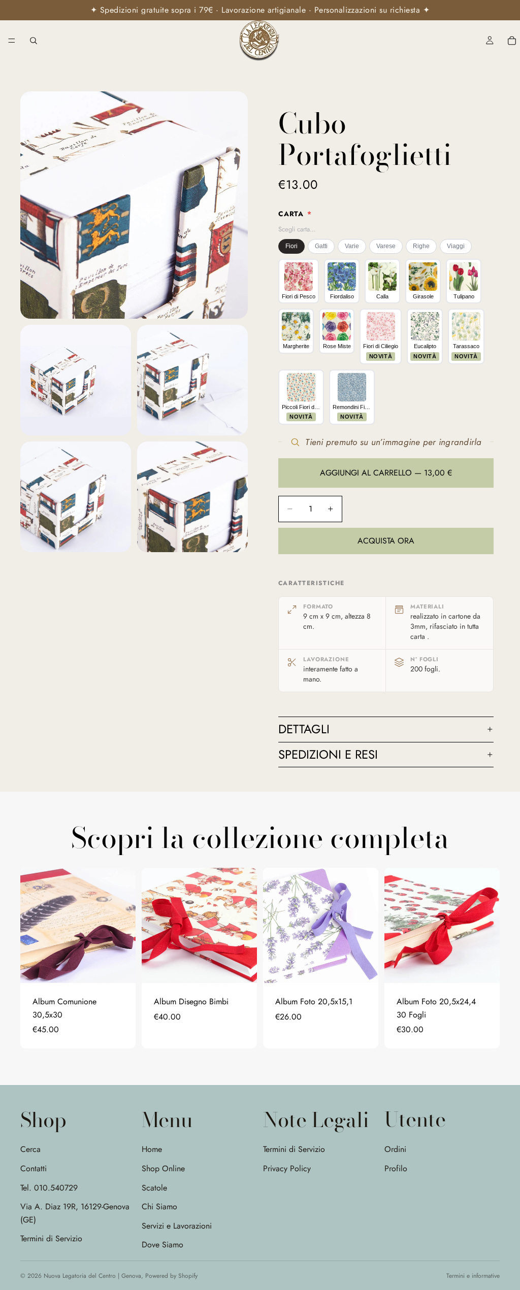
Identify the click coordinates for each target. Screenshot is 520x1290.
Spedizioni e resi (328, 754)
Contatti (33, 1168)
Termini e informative (473, 1275)
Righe (421, 246)
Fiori (291, 246)
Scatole (154, 1187)
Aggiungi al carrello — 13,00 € (386, 473)
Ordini (395, 1149)
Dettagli (304, 729)
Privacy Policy (287, 1168)
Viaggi (456, 246)
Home (152, 1149)
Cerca (30, 1149)
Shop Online (163, 1168)
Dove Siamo (162, 1244)
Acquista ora (386, 541)
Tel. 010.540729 (49, 1187)
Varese (386, 246)
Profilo (395, 1168)
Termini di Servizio (51, 1238)
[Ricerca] (33, 40)
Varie (352, 246)
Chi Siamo (159, 1206)
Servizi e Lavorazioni (177, 1226)
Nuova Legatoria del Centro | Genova (92, 1275)
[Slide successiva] (124, 925)
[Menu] (11, 40)
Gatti (321, 246)
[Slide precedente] (31, 925)
